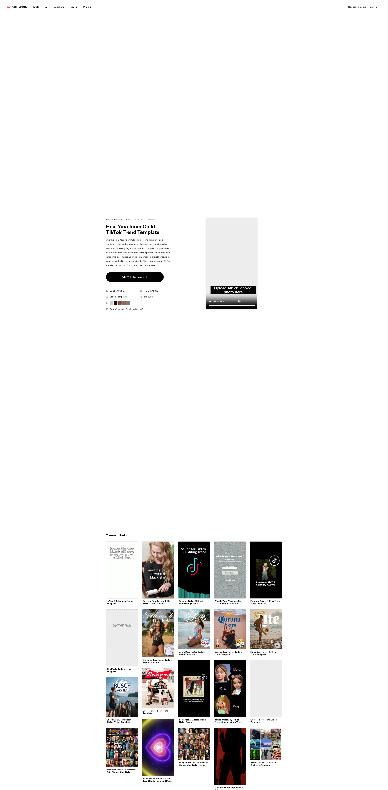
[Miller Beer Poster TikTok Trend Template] (266, 629)
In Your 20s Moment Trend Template (120, 602)
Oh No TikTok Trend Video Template (263, 721)
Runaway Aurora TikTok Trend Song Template (265, 602)
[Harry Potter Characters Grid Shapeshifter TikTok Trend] (194, 744)
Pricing (87, 6)
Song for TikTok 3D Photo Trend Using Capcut (192, 602)
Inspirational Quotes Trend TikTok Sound (192, 721)
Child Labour (139, 219)
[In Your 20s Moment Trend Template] (122, 570)
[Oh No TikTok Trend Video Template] (266, 688)
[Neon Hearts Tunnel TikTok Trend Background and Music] (158, 747)
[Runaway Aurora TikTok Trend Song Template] (266, 570)
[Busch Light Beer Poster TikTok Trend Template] (122, 697)
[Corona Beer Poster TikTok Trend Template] (230, 629)
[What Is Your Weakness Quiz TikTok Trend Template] (230, 570)
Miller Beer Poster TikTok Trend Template (263, 653)
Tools (36, 7)
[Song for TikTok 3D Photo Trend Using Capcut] (194, 570)
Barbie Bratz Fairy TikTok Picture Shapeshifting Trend (228, 721)
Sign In (373, 6)
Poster (128, 219)
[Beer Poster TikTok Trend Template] (158, 688)
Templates (118, 219)
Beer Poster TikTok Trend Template (156, 712)
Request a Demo (357, 6)
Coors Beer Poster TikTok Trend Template (192, 653)
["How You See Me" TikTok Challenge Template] (266, 744)
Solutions (59, 7)
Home (108, 219)
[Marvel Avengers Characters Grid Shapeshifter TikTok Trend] (122, 747)
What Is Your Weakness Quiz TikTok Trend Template (228, 602)
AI (46, 7)
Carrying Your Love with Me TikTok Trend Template (156, 602)
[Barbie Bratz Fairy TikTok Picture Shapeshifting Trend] (230, 688)
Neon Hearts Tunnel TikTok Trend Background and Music (157, 779)
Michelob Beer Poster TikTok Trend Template (157, 661)
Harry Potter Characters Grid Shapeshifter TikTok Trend (193, 763)
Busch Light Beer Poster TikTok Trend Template (119, 721)
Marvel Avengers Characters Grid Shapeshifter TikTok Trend (121, 770)
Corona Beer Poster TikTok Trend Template (228, 653)
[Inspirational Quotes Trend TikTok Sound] (194, 688)
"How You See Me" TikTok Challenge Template (263, 763)
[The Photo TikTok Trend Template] (122, 637)
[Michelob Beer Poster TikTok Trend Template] (158, 633)
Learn (74, 7)
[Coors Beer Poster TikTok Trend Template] (194, 629)
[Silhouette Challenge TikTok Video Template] (230, 756)
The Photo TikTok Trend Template (119, 670)
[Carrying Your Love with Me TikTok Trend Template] (158, 570)
